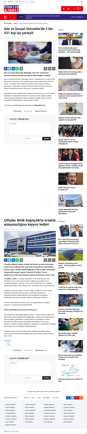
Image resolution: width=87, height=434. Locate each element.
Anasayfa (8, 23)
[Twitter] (9, 68)
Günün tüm (77, 17)
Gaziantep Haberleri (50, 410)
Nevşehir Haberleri (11, 416)
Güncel (16, 23)
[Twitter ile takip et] (72, 397)
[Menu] (63, 8)
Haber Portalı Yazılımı (12, 431)
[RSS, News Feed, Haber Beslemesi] (81, 397)
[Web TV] (78, 1)
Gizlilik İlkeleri (46, 398)
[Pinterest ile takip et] (77, 397)
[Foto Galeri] (82, 1)
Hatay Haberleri (29, 419)
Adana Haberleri (10, 410)
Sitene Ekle (32, 1)
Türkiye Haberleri (11, 404)
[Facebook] (5, 68)
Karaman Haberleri (49, 413)
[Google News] (28, 111)
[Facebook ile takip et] (68, 397)
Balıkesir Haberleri (49, 419)
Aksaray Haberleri (69, 413)
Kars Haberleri (10, 422)
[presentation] (10, 17)
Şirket (9, 345)
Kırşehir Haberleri (49, 416)
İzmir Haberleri (68, 404)
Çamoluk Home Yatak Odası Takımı (37, 391)
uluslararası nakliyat (54, 391)
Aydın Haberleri (29, 413)
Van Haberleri (29, 422)
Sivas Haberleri (68, 410)
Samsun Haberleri (69, 416)
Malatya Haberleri (11, 425)
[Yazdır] (21, 68)
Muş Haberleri (68, 422)
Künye (33, 398)
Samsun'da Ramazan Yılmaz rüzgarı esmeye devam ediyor (43, 17)
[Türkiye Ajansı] (11, 8)
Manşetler (10, 1)
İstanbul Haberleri (30, 404)
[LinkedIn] (13, 68)
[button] (45, 68)
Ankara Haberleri (49, 404)
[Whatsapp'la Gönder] (17, 68)
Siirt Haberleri (48, 422)
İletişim (39, 398)
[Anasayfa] (5, 1)
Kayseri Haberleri (30, 410)
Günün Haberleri (19, 1)
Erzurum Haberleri (69, 419)
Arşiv (26, 1)
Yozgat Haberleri (11, 413)
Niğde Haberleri (29, 416)
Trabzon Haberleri (11, 419)
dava (8, 343)
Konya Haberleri (10, 407)
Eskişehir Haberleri (69, 407)
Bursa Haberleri (29, 407)
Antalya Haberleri (49, 407)
